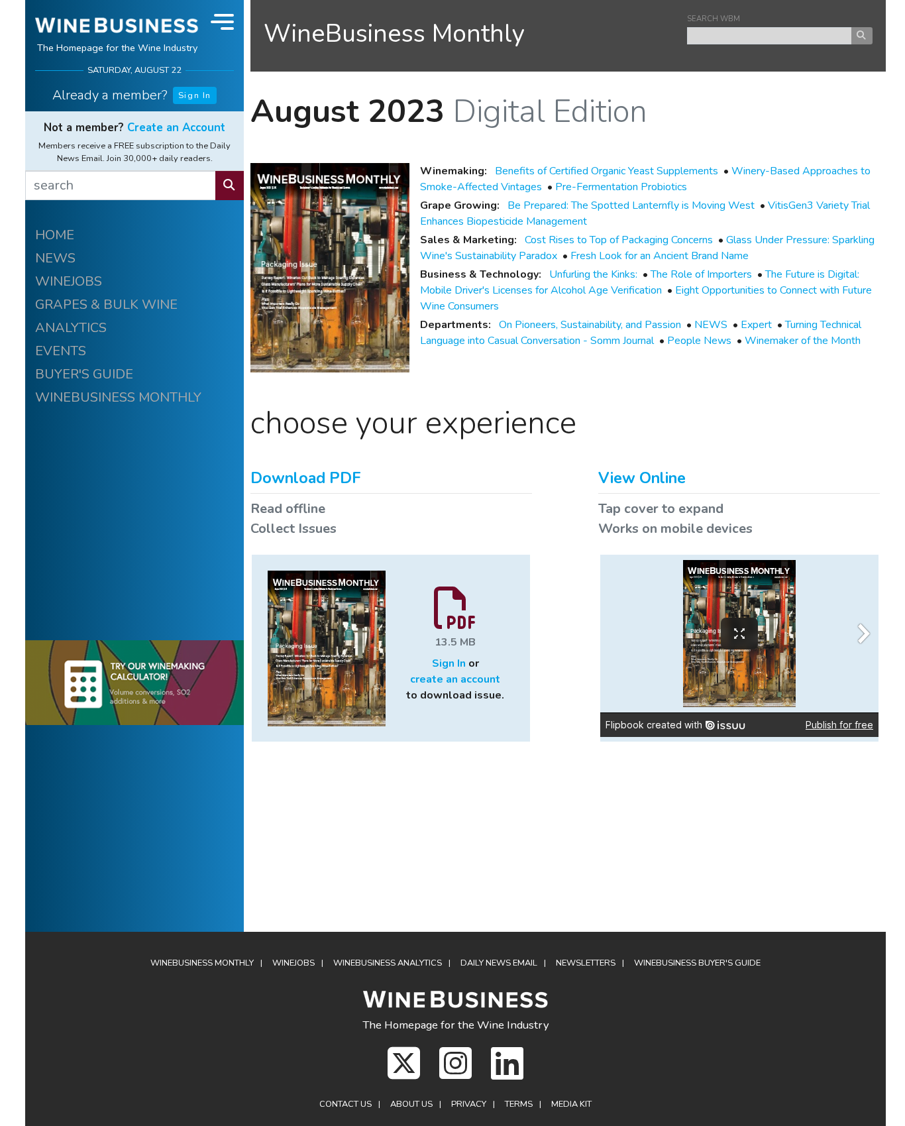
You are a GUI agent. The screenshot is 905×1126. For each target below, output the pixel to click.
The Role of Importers (701, 274)
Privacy (468, 1104)
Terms (519, 1104)
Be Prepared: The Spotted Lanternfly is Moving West (631, 205)
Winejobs (293, 963)
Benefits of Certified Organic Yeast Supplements (606, 171)
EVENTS (60, 351)
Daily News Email (498, 963)
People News (699, 340)
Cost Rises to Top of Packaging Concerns (619, 240)
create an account (455, 679)
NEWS (55, 258)
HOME (54, 235)
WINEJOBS (68, 281)
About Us (411, 1104)
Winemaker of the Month (803, 340)
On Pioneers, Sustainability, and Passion (590, 324)
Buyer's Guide (697, 963)
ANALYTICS (71, 328)
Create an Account (176, 127)
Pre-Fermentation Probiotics (621, 187)
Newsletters (585, 963)
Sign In (194, 95)
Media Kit (571, 1104)
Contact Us (345, 1104)
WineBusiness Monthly (394, 33)
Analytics (387, 963)
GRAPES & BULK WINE (106, 304)
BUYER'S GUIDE (84, 374)
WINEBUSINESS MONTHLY (118, 397)
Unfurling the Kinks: (593, 274)
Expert (756, 324)
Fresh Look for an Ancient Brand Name (659, 256)
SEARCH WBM (713, 19)
